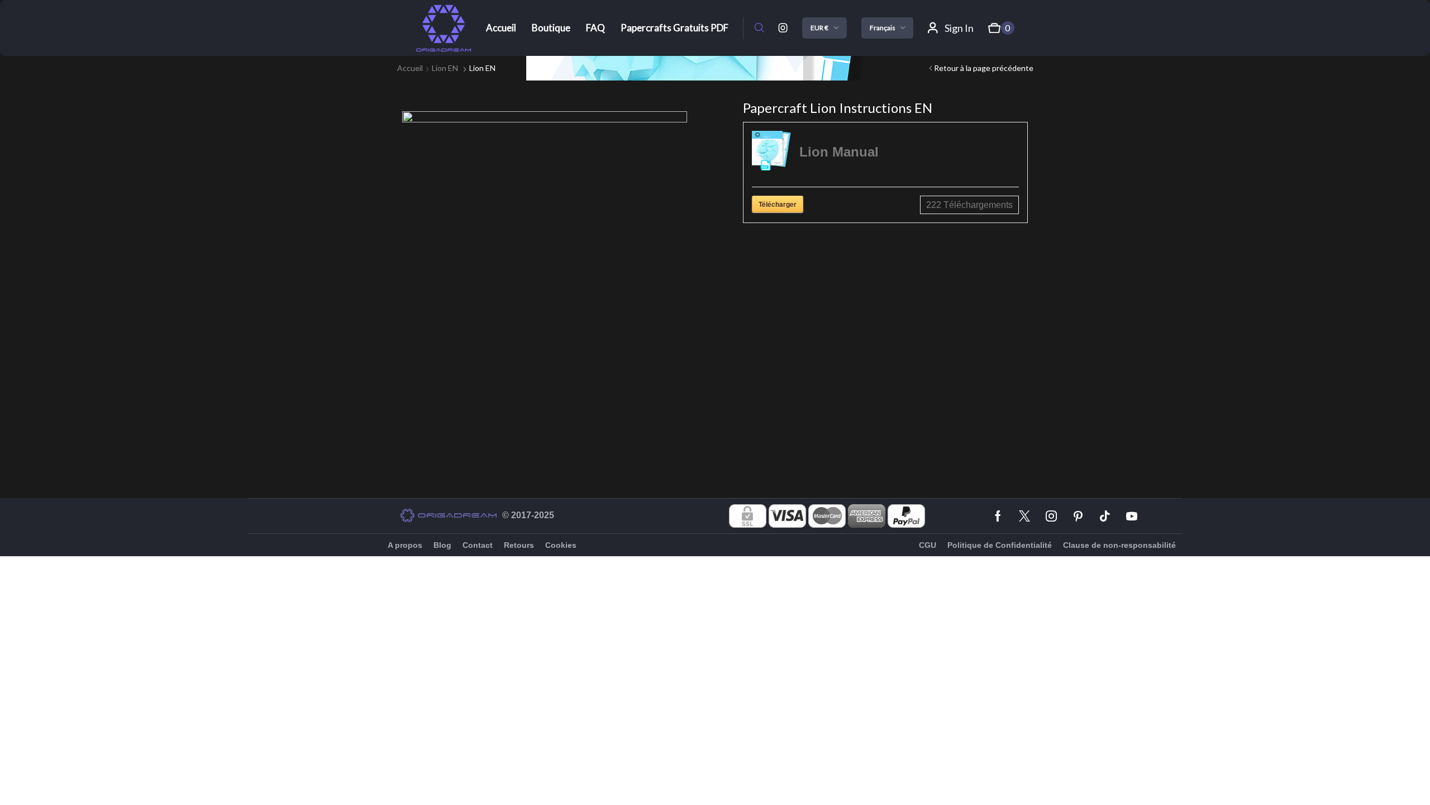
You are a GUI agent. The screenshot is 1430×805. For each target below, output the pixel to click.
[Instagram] (783, 27)
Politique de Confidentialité (999, 545)
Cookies (560, 545)
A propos (405, 545)
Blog (442, 545)
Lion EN (445, 68)
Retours (519, 545)
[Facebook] (998, 516)
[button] (759, 28)
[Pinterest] (1078, 516)
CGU (927, 545)
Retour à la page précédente (983, 68)
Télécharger (778, 204)
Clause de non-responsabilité (1119, 545)
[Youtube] (1131, 516)
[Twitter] (1024, 516)
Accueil (410, 68)
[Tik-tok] (1104, 516)
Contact (478, 545)
